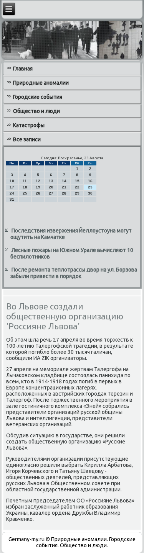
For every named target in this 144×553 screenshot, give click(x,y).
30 (90, 193)
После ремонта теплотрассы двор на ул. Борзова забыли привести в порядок (73, 273)
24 (12, 193)
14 (64, 181)
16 (90, 181)
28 (64, 193)
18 (25, 187)
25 (25, 193)
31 (12, 199)
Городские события (37, 97)
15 (77, 181)
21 (64, 187)
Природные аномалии (41, 83)
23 (90, 187)
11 (25, 181)
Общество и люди (36, 111)
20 (51, 187)
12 (38, 181)
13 (51, 181)
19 (38, 187)
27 (51, 193)
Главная (23, 68)
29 (77, 193)
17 (12, 187)
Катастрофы (29, 125)
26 (38, 193)
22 (77, 187)
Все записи (27, 139)
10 (12, 181)
